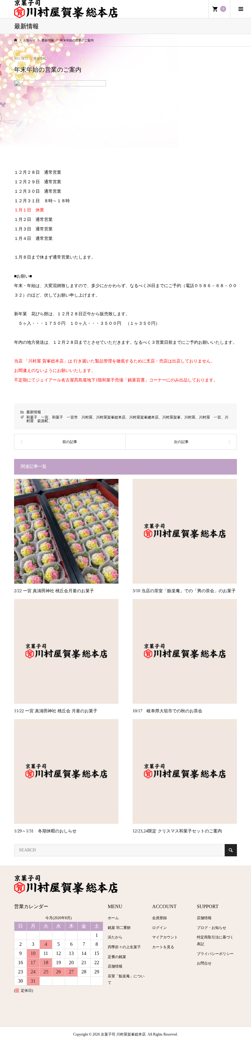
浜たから (115, 937)
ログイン (159, 928)
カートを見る (163, 947)
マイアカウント (165, 937)
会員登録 (159, 918)
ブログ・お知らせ (211, 928)
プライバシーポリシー (215, 954)
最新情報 (40, 58)
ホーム (113, 918)
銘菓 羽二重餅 (119, 928)
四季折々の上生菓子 (124, 947)
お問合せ (204, 963)
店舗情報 (115, 966)
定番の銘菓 (117, 957)
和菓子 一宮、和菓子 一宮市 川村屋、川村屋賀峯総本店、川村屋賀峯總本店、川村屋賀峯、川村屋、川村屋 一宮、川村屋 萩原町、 (127, 419)
